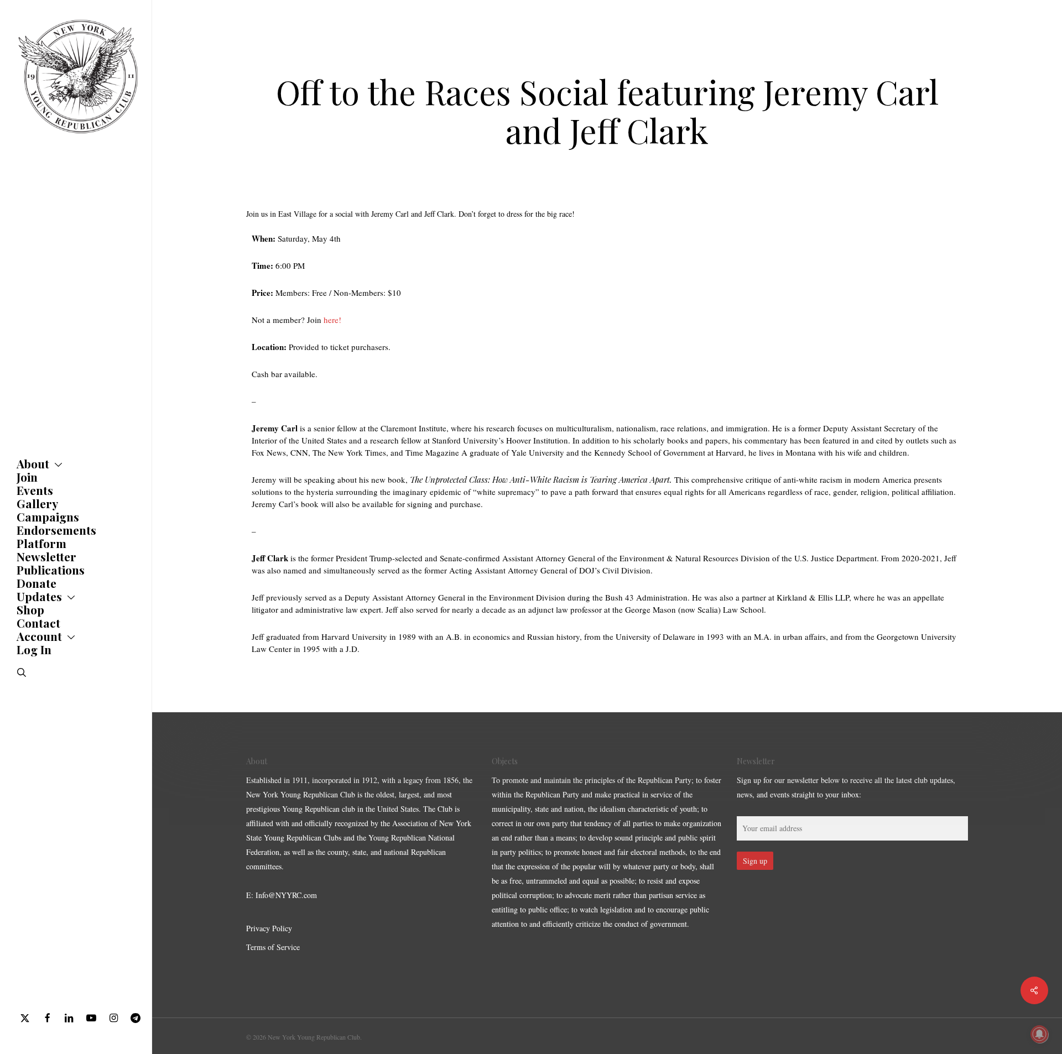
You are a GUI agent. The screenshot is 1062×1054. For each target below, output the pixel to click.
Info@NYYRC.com (286, 895)
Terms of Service (273, 947)
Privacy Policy (269, 928)
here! (332, 319)
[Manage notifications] (1039, 1034)
